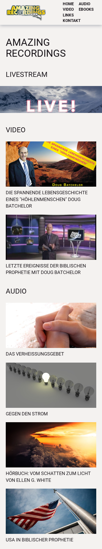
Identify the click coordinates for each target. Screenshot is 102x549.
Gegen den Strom (27, 413)
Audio (84, 4)
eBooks (86, 9)
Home (68, 4)
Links (68, 15)
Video (68, 9)
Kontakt (72, 20)
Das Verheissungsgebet (35, 354)
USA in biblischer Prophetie (39, 539)
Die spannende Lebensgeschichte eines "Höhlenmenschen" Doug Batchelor (47, 199)
